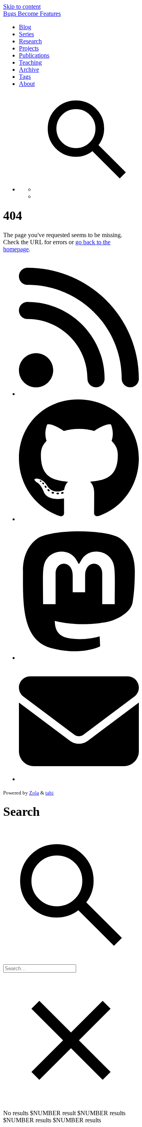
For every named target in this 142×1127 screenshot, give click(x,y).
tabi (49, 793)
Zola (34, 793)
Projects (29, 48)
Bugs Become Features (32, 13)
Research (30, 41)
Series (26, 34)
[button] (87, 140)
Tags (25, 76)
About (27, 83)
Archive (29, 69)
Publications (34, 55)
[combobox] (39, 968)
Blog (25, 27)
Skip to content (22, 6)
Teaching (30, 62)
